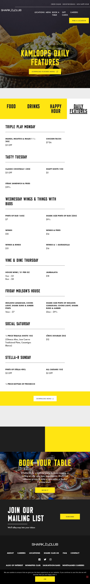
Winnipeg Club (32, 565)
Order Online (56, 4)
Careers (74, 12)
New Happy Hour (83, 4)
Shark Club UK (51, 553)
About (10, 553)
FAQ (65, 553)
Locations (40, 12)
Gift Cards (65, 13)
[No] (87, 577)
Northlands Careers (73, 565)
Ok (45, 579)
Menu (48, 12)
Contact (75, 553)
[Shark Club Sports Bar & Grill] (11, 12)
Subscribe (70, 516)
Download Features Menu (43, 71)
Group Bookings (68, 4)
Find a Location (79, 20)
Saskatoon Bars (51, 565)
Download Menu (43, 398)
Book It (45, 490)
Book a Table (55, 13)
